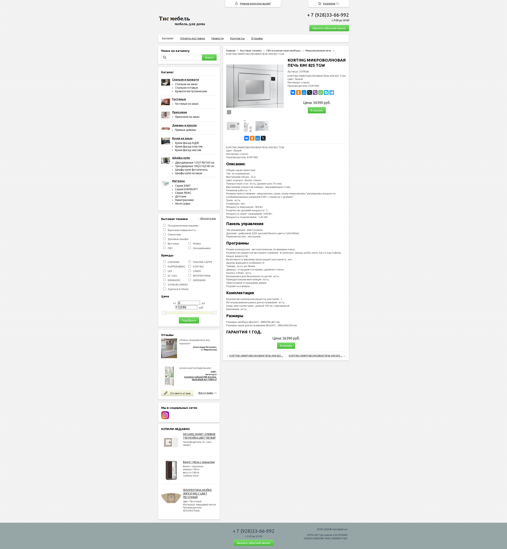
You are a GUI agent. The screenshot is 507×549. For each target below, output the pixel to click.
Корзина (329, 3)
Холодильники (202, 248)
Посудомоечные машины (183, 225)
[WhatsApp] (320, 92)
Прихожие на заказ (187, 116)
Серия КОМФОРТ (186, 189)
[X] (263, 138)
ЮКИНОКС (174, 280)
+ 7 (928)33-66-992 (328, 15)
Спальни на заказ (186, 84)
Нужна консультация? (255, 3)
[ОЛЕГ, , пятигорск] (169, 385)
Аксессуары (182, 203)
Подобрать (189, 320)
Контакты (237, 38)
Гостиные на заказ (186, 103)
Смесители (174, 234)
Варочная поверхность (182, 230)
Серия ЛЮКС (183, 192)
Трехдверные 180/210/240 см (194, 166)
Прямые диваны (185, 129)
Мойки (197, 243)
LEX (170, 271)
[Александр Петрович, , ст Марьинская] (169, 357)
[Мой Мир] (257, 138)
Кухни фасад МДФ (187, 143)
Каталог (168, 38)
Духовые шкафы (178, 239)
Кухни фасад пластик (189, 146)
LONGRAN (173, 262)
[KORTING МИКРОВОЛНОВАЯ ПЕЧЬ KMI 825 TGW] (255, 86)
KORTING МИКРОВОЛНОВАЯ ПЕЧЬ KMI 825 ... (256, 355)
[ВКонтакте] (246, 138)
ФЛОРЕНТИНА (202, 275)
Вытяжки (173, 243)
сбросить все (208, 218)
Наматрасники (184, 200)
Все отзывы (205, 392)
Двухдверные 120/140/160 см (194, 162)
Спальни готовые (186, 87)
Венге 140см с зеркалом (199, 462)
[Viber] (315, 92)
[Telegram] (331, 92)
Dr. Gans (172, 275)
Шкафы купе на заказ (188, 173)
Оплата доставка (192, 38)
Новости (217, 38)
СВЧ (170, 248)
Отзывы (257, 38)
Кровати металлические (191, 91)
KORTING (198, 266)
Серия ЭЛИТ (183, 185)
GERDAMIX (199, 280)
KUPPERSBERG (176, 266)
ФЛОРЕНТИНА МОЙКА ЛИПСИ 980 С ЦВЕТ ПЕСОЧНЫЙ (197, 493)
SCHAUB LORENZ (178, 284)
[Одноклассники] (252, 138)
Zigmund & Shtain (178, 289)
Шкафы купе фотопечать (191, 169)
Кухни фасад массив (188, 150)
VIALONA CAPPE (202, 262)
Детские (180, 196)
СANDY (197, 271)
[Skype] (326, 92)
